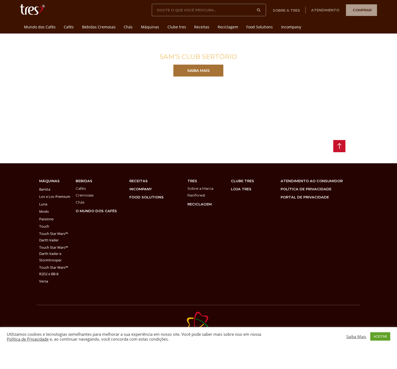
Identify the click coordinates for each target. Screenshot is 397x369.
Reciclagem (228, 26)
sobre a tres (286, 10)
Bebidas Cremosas (99, 26)
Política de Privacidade (28, 339)
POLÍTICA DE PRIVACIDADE (306, 189)
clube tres (242, 181)
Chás (128, 26)
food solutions (146, 197)
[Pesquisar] (258, 10)
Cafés (69, 26)
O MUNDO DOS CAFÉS (96, 211)
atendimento (325, 10)
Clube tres (176, 26)
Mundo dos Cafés (40, 26)
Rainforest (196, 195)
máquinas (49, 181)
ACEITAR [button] (380, 336)
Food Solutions (259, 26)
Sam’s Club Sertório (198, 57)
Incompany (291, 26)
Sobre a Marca (200, 188)
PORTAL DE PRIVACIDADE (305, 197)
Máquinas (150, 26)
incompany (140, 189)
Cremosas (84, 195)
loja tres (241, 189)
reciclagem (199, 204)
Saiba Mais (356, 336)
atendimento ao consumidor (312, 181)
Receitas (201, 26)
